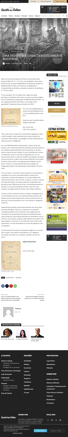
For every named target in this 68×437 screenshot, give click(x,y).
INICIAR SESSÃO (57, 110)
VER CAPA (56, 103)
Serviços (4, 383)
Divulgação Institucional (10, 388)
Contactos (50, 403)
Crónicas (18, 336)
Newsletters (51, 364)
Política (26, 364)
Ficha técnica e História (55, 392)
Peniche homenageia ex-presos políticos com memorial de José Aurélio (34, 298)
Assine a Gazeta (6, 361)
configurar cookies (17, 433)
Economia (27, 368)
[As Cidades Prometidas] (22, 333)
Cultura (26, 371)
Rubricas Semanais (16, 51)
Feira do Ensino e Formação (11, 371)
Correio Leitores (5, 336)
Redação (8, 63)
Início (4, 20)
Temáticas (27, 382)
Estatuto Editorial (53, 383)
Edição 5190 (18, 277)
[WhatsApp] (15, 286)
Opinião (8, 20)
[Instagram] (52, 420)
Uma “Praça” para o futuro (7, 339)
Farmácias (6, 390)
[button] (63, 16)
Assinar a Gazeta (52, 379)
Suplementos (28, 389)
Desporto (27, 378)
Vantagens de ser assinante (11, 367)
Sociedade (27, 361)
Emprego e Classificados (10, 386)
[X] (7, 286)
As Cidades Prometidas (22, 339)
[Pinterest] (11, 286)
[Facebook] (3, 286)
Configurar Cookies (55, 431)
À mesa (26, 393)
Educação (27, 375)
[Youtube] (60, 420)
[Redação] (4, 63)
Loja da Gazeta (6, 374)
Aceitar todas (40, 431)
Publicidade (5, 378)
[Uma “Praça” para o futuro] (7, 333)
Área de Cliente (6, 393)
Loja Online (51, 361)
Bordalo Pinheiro (10, 277)
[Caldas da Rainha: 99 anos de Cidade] (37, 333)
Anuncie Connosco (8, 380)
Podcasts (50, 368)
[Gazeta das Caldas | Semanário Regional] (18, 9)
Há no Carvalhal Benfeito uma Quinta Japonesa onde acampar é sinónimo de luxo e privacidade (11, 298)
